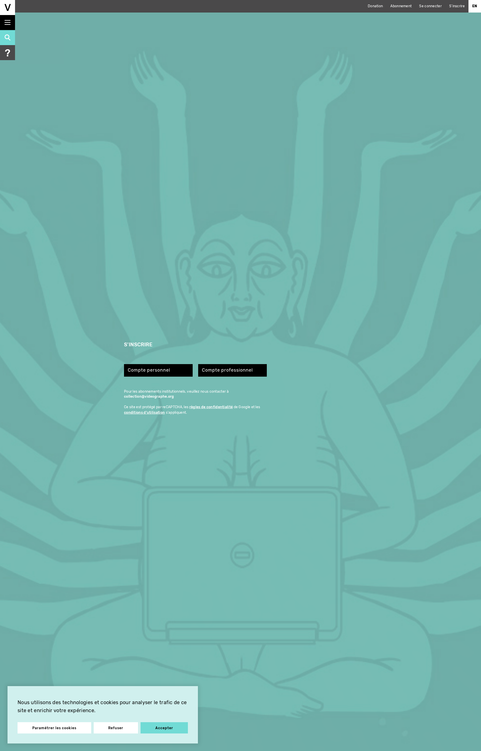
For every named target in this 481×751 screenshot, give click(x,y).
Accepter (164, 728)
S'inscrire (457, 6)
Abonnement (401, 6)
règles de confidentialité (211, 407)
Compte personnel (149, 370)
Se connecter (430, 6)
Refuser (115, 728)
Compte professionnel (227, 370)
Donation (375, 6)
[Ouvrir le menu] (7, 22)
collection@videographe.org (149, 396)
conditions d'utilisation (144, 412)
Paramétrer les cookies (54, 728)
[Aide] (7, 52)
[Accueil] (7, 7)
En (474, 6)
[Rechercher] (7, 37)
